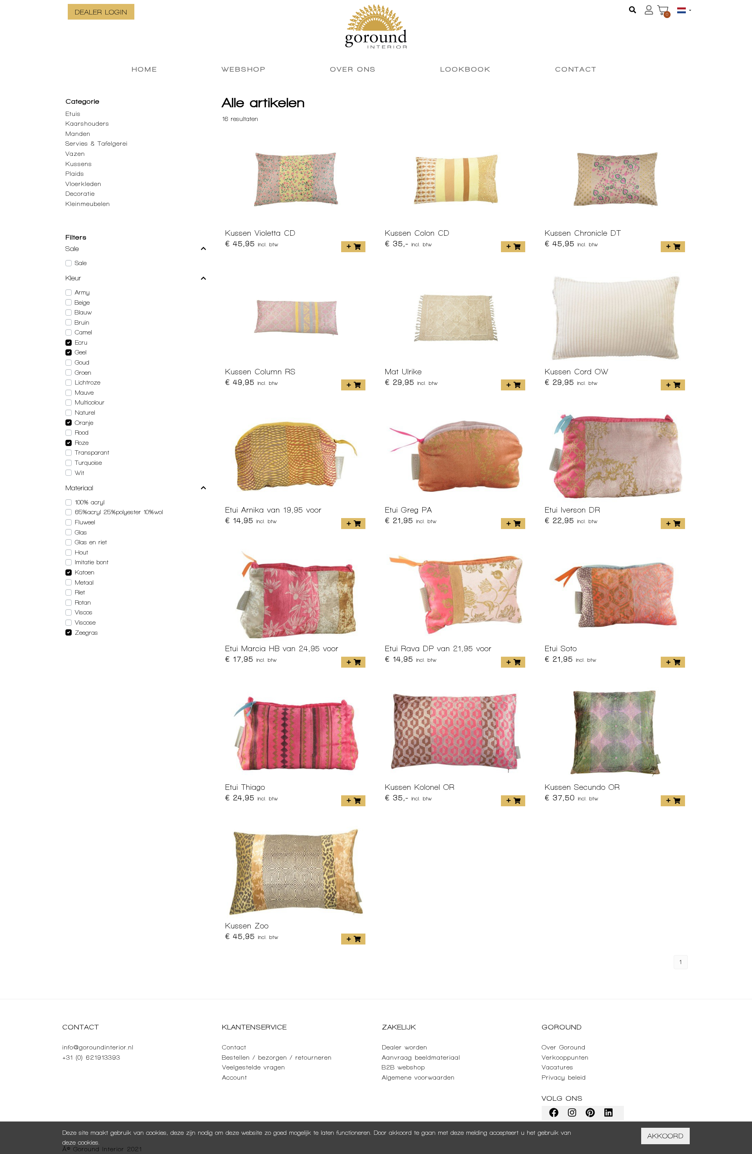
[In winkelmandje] (353, 246)
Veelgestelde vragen (253, 1067)
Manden (77, 133)
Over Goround (564, 1047)
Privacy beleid (564, 1077)
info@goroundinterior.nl (98, 1047)
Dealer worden (404, 1047)
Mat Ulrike (403, 372)
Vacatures (557, 1067)
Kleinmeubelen (87, 203)
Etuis (73, 113)
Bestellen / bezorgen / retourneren (277, 1057)
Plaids (74, 173)
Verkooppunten (565, 1057)
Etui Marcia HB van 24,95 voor (281, 648)
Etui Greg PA (408, 510)
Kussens (78, 164)
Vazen (75, 153)
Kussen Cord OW (577, 372)
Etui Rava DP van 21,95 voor (438, 648)
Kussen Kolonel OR (420, 787)
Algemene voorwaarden (418, 1077)
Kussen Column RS (260, 372)
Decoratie (80, 193)
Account (234, 1077)
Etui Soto (561, 648)
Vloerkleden (83, 184)
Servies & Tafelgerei (96, 143)
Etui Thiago (245, 787)
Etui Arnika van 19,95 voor (273, 510)
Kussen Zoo (247, 926)
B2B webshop (403, 1067)
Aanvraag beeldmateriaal (421, 1057)
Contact (234, 1047)
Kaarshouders (87, 123)
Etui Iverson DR (572, 510)
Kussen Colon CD (417, 233)
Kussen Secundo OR (582, 787)
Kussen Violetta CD (260, 233)
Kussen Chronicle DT (583, 233)
